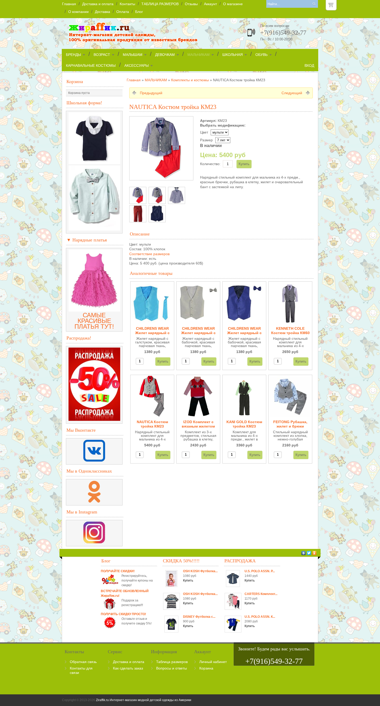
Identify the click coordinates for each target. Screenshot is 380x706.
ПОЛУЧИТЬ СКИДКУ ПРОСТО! (123, 614)
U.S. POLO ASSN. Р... (260, 571)
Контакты (127, 4)
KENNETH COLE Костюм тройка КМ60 (290, 330)
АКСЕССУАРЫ (136, 65)
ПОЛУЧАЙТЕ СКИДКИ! (118, 571)
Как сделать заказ (128, 668)
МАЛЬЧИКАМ (198, 55)
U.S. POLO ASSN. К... (260, 617)
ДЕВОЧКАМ (165, 55)
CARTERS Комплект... (261, 594)
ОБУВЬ (261, 55)
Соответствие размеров (149, 254)
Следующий (292, 93)
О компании (78, 12)
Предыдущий (151, 93)
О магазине (233, 4)
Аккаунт (210, 4)
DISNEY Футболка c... (199, 617)
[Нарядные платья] (94, 309)
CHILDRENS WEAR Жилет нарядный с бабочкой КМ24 (198, 330)
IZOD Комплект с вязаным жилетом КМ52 (198, 424)
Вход (309, 65)
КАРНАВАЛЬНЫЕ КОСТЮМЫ (91, 65)
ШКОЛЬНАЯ (232, 55)
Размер (206, 140)
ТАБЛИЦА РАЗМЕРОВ (160, 4)
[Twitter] (309, 553)
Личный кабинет (213, 662)
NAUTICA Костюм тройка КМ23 (152, 424)
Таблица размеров (172, 662)
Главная (69, 4)
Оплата (122, 12)
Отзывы (191, 4)
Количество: (210, 164)
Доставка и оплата (97, 4)
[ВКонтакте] (303, 553)
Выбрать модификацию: (223, 125)
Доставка (102, 12)
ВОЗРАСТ (102, 55)
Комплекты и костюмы (190, 80)
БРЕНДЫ (73, 55)
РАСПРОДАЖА (240, 560)
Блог (139, 12)
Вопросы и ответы (171, 668)
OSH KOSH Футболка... (200, 571)
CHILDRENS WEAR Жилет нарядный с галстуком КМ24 (152, 330)
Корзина (74, 81)
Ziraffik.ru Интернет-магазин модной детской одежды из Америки (143, 700)
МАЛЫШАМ (132, 55)
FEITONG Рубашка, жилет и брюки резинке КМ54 (290, 424)
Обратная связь (83, 662)
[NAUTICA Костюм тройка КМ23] (137, 195)
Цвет (204, 132)
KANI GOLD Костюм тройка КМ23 (244, 424)
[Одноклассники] (314, 553)
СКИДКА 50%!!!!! (181, 560)
